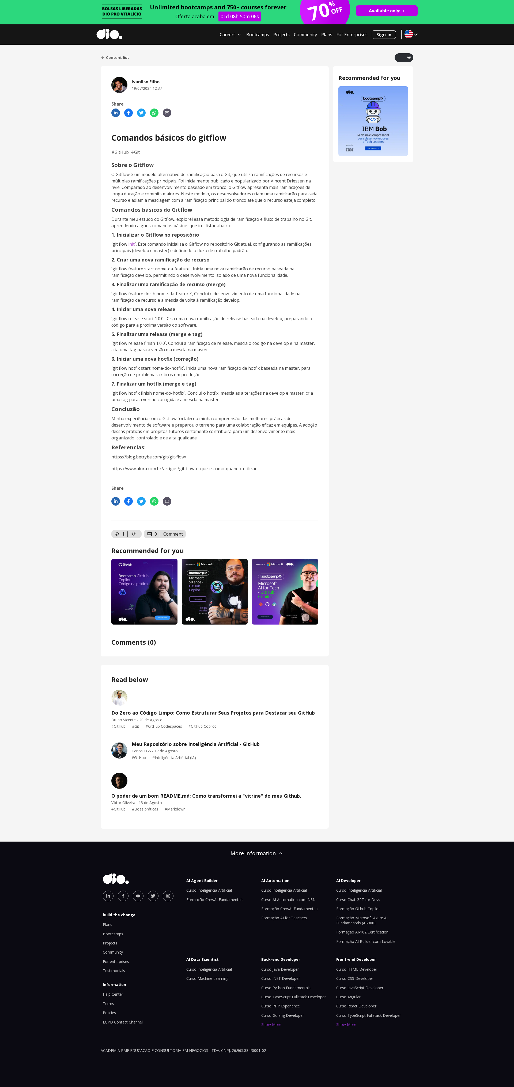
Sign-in (383, 35)
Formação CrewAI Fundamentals (214, 899)
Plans (326, 35)
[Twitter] (141, 113)
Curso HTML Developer (356, 969)
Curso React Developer (356, 1005)
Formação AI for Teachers (284, 917)
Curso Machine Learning (207, 978)
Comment (173, 534)
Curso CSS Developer (354, 978)
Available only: (384, 11)
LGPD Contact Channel (123, 1022)
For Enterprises (352, 35)
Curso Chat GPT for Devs (358, 899)
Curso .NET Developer (280, 978)
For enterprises (116, 961)
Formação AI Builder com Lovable (365, 941)
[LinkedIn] (115, 113)
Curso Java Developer (280, 969)
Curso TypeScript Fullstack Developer (293, 996)
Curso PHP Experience (280, 1005)
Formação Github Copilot (358, 908)
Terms (108, 1003)
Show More (271, 1024)
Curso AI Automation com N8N (288, 899)
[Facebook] (128, 113)
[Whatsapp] (154, 113)
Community (305, 35)
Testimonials (114, 970)
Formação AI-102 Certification (362, 932)
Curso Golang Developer (282, 1015)
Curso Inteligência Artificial (209, 890)
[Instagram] (168, 896)
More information (253, 853)
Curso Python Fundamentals (286, 987)
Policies (109, 1012)
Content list (117, 57)
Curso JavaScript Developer (359, 987)
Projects (281, 35)
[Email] (167, 113)
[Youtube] (138, 896)
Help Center (113, 994)
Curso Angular (348, 996)
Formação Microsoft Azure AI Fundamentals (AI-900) (362, 920)
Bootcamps (257, 35)
